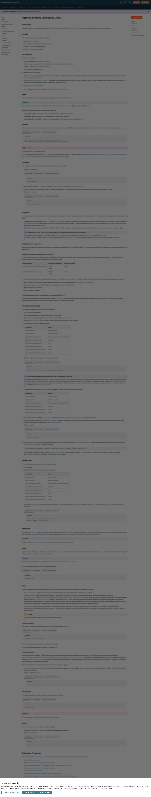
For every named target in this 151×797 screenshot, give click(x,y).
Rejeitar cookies (45, 792)
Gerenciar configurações (11, 792)
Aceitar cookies (29, 792)
